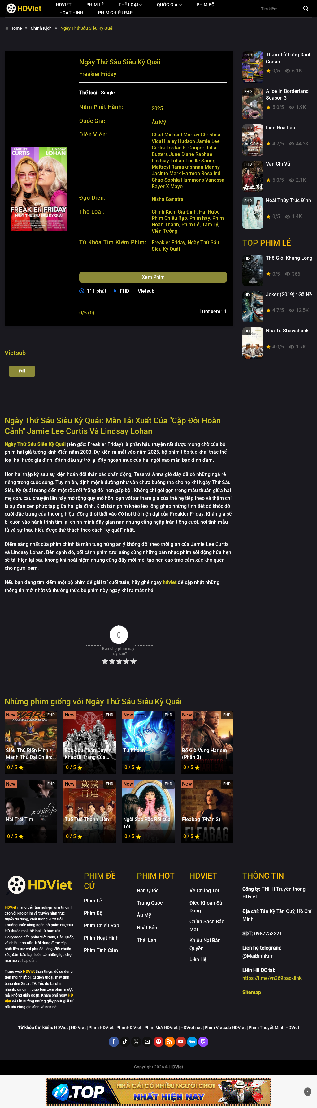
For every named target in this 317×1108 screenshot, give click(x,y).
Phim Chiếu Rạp (169, 218)
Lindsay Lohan (168, 161)
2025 (157, 108)
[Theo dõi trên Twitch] (203, 1042)
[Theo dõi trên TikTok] (125, 1042)
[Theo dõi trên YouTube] (181, 1042)
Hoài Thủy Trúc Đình (288, 200)
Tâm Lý (210, 224)
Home (16, 28)
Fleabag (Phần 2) (201, 819)
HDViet (29, 971)
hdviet (64, 4)
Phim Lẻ (190, 224)
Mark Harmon (184, 173)
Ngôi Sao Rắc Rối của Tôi (147, 822)
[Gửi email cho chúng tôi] (147, 1042)
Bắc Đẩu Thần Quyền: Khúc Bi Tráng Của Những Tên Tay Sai (89, 754)
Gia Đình (187, 212)
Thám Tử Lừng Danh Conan (289, 58)
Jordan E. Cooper (185, 148)
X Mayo (174, 186)
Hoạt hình (71, 12)
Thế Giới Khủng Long (289, 258)
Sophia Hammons (184, 180)
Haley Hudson (179, 141)
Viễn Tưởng (164, 231)
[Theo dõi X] (136, 1042)
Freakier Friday (168, 242)
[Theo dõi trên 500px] (192, 1042)
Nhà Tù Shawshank (287, 331)
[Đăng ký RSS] (170, 1042)
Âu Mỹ (159, 122)
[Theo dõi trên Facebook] (114, 1042)
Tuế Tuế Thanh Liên (87, 819)
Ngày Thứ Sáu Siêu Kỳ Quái (35, 444)
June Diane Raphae (190, 154)
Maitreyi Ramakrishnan (177, 167)
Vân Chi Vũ (278, 164)
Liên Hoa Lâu (280, 128)
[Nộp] (306, 8)
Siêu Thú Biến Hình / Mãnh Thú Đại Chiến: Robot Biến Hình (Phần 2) (29, 754)
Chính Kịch (41, 28)
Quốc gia (167, 4)
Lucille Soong (200, 161)
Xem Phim (153, 277)
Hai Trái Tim (19, 819)
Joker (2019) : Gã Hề (289, 294)
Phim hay (199, 218)
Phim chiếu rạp (115, 12)
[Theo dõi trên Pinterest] (159, 1042)
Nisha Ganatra (168, 199)
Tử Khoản (134, 750)
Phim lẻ (95, 4)
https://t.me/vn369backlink (272, 978)
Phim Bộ (206, 4)
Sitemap (251, 992)
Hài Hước (209, 212)
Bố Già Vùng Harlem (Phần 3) (204, 753)
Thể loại (128, 4)
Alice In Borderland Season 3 (287, 94)
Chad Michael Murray (175, 135)
